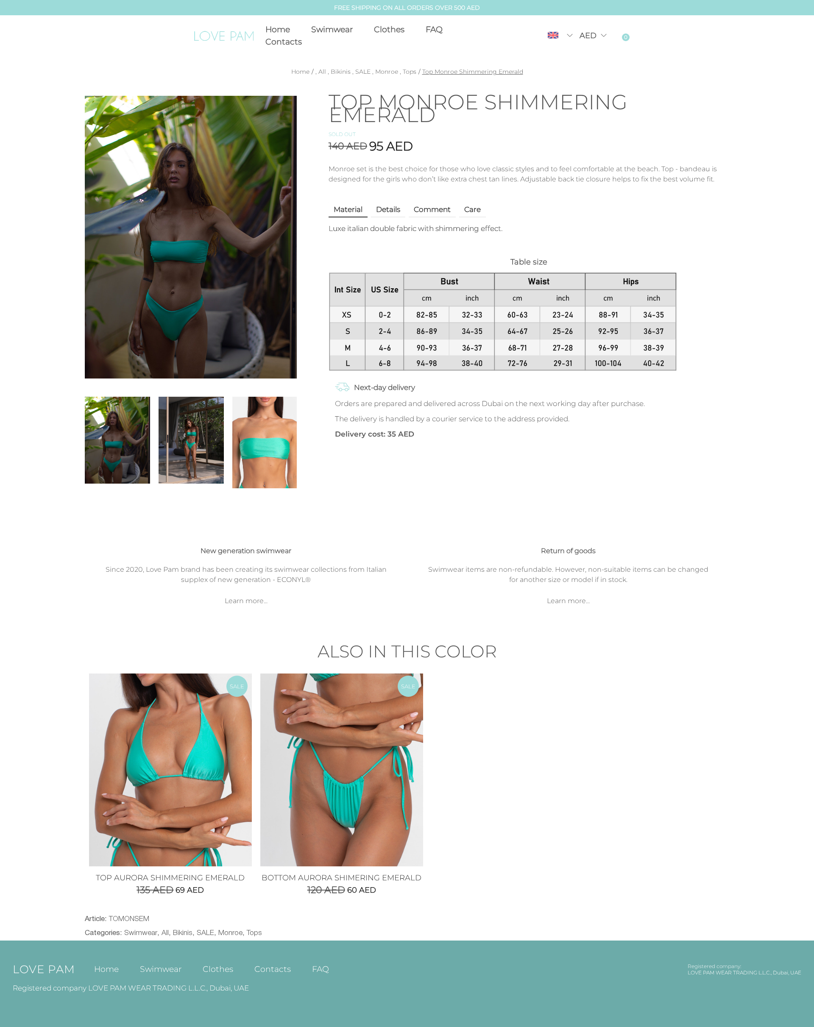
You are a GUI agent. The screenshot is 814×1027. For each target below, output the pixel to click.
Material (348, 209)
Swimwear (332, 29)
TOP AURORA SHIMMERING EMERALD (170, 877)
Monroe (386, 71)
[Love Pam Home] (224, 36)
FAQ (434, 29)
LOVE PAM (44, 969)
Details (388, 209)
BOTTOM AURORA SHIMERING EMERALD (341, 877)
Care (472, 209)
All (322, 71)
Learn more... (246, 601)
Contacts (283, 42)
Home (277, 29)
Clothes (389, 29)
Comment (432, 209)
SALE (363, 71)
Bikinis (341, 71)
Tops (409, 71)
